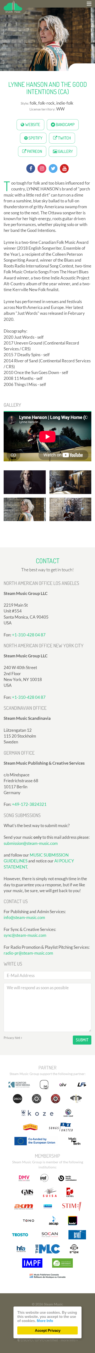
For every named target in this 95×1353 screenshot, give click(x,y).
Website (32, 124)
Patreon (34, 151)
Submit (82, 1039)
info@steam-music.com (24, 917)
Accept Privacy (47, 1330)
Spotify (35, 137)
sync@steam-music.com (25, 935)
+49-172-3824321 (29, 804)
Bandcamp (65, 124)
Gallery (65, 151)
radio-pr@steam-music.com (28, 953)
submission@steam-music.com (31, 843)
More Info (45, 1321)
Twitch (64, 137)
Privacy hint (12, 1038)
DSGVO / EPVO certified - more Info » (49, 1340)
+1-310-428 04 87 (29, 634)
